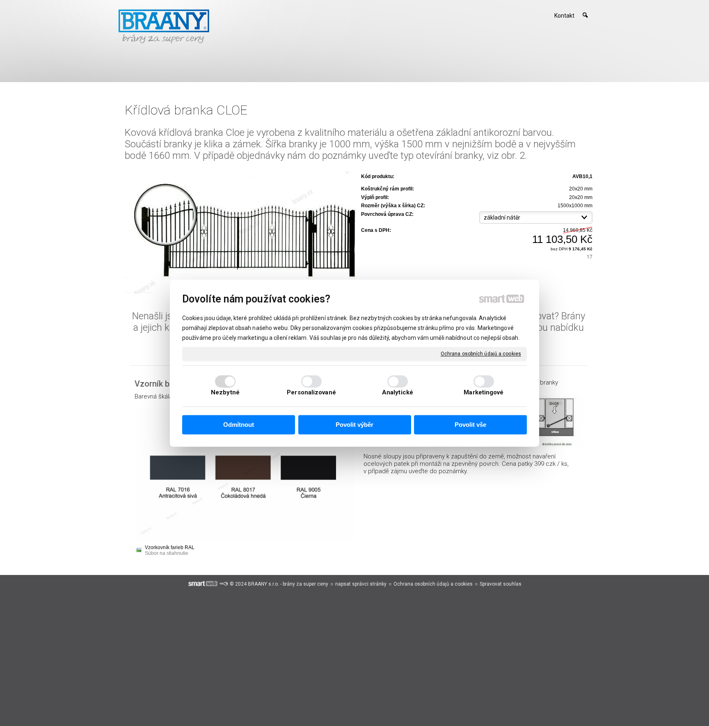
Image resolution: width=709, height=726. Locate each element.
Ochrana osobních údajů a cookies (481, 354)
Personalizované (311, 392)
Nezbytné (225, 392)
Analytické (397, 392)
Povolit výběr (354, 424)
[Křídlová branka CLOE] (240, 233)
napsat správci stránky (361, 584)
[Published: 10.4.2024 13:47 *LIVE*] (224, 584)
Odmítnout (238, 424)
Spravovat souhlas (500, 584)
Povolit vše (470, 424)
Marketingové (483, 392)
